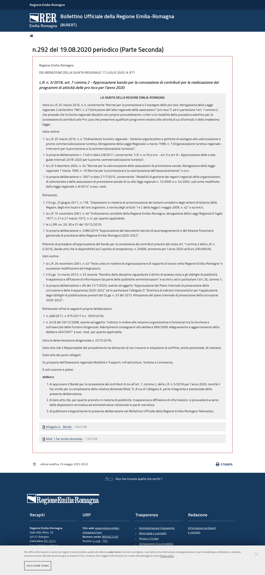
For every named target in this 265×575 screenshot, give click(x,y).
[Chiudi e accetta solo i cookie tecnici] (256, 554)
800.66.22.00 (110, 536)
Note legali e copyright (153, 533)
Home (32, 35)
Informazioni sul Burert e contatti (202, 530)
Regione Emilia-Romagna (47, 4)
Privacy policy (167, 556)
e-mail (96, 541)
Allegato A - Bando (58, 426)
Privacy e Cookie (149, 538)
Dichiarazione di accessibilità (156, 544)
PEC (105, 541)
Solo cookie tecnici (37, 565)
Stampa (227, 464)
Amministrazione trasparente (157, 528)
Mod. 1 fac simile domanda (64, 438)
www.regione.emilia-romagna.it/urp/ (101, 530)
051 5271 (50, 541)
